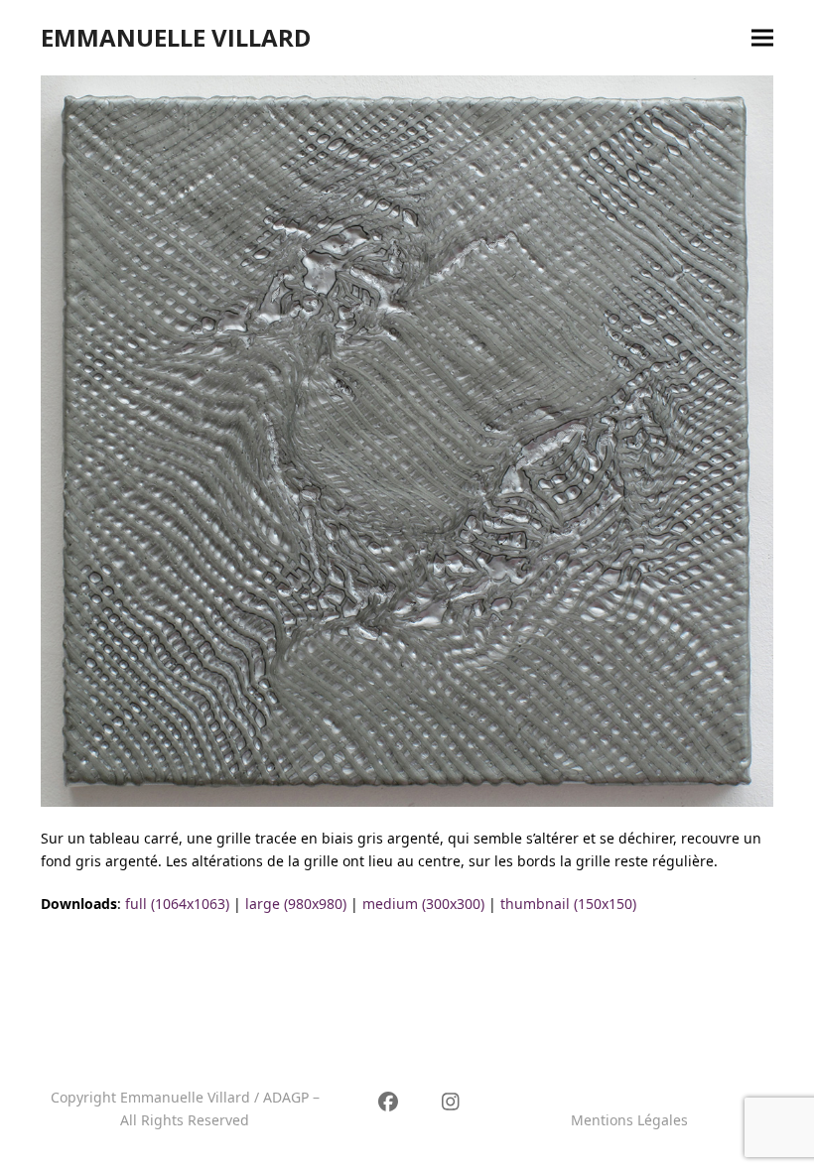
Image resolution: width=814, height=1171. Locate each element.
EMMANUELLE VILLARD (176, 37)
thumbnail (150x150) (568, 903)
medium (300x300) (423, 903)
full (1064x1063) (177, 903)
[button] (762, 38)
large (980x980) (295, 903)
